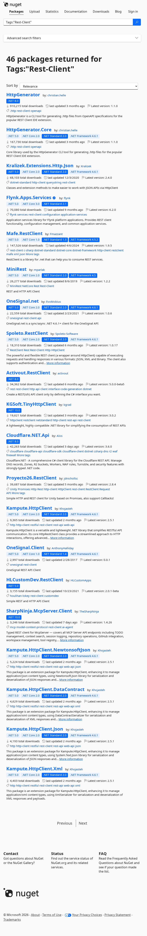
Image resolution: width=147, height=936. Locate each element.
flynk (67, 198)
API (8, 493)
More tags (32, 254)
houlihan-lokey (20, 596)
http (32, 389)
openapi (36, 111)
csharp (98, 451)
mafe (9, 254)
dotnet (87, 389)
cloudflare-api (33, 451)
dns (105, 451)
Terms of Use (51, 915)
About (35, 915)
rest (12, 389)
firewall (11, 455)
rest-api (72, 420)
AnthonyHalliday (63, 548)
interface (54, 389)
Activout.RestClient (28, 373)
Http (48, 350)
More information (58, 363)
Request (104, 489)
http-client (38, 182)
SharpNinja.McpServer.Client (39, 611)
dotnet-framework (84, 250)
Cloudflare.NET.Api (27, 435)
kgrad (67, 404)
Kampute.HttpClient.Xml (34, 768)
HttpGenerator (23, 94)
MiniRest (16, 269)
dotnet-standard (20, 182)
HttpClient (58, 350)
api (39, 318)
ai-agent (67, 627)
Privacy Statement (118, 915)
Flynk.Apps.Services (28, 197)
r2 (110, 451)
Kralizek (86, 166)
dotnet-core (64, 250)
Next (83, 823)
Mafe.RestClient (24, 233)
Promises (24, 489)
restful (34, 525)
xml (16, 254)
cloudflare (16, 451)
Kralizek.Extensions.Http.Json (40, 165)
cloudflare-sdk (52, 451)
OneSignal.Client (25, 547)
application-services (74, 214)
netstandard (44, 420)
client (43, 389)
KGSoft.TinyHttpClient (31, 404)
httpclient (16, 420)
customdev (51, 596)
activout (63, 373)
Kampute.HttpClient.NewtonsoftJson (48, 650)
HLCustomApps (81, 580)
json (22, 254)
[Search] (137, 22)
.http (13, 111)
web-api (69, 525)
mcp (13, 627)
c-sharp (28, 250)
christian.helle (56, 95)
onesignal (16, 318)
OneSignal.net (22, 301)
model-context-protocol (32, 627)
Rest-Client (47, 286)
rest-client (23, 111)
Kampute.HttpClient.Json (34, 729)
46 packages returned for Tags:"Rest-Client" (54, 64)
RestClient (16, 350)
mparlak (39, 270)
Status (57, 853)
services (22, 214)
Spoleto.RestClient (27, 333)
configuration (51, 214)
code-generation (71, 389)
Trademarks (12, 919)
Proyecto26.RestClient (31, 478)
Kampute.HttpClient (29, 508)
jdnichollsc (71, 478)
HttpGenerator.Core (28, 129)
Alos (59, 436)
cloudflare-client (73, 451)
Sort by (12, 85)
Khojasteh (66, 508)
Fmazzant (56, 234)
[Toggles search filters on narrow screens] (136, 38)
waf (115, 451)
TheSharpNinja (89, 611)
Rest (36, 286)
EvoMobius (53, 301)
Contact (10, 853)
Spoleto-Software (66, 334)
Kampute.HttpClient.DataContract (45, 689)
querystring (53, 182)
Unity (13, 489)
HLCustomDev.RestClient (34, 579)
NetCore (27, 286)
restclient (117, 250)
